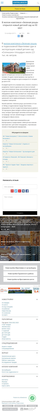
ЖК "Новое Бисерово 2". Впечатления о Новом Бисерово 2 (18, 137)
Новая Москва (6, 311)
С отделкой (5, 331)
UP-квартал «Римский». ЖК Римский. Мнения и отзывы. (18, 158)
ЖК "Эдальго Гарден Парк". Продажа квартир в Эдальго (18, 166)
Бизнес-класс (6, 329)
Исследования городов (9, 362)
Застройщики (6, 370)
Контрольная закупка (9, 358)
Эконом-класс (6, 326)
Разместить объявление (20, 397)
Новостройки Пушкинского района (20, 274)
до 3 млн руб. (6, 335)
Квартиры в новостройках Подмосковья (13, 403)
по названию (6, 313)
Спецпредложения (8, 348)
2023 (17, 322)
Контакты (5, 380)
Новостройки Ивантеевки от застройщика (20, 268)
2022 (13, 322)
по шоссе (5, 305)
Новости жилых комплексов (10, 15)
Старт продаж (6, 324)
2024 (10, 322)
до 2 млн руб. (6, 333)
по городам (5, 303)
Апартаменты (6, 339)
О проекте (5, 384)
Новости (22, 13)
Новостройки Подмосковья (10, 13)
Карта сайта (6, 386)
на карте (4, 315)
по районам (5, 309)
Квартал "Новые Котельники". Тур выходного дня (19, 151)
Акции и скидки (7, 346)
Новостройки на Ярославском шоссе (20, 279)
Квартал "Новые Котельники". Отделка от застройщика (16, 145)
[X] (22, 36)
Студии (4, 337)
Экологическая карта (8, 356)
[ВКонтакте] (19, 36)
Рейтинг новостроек (8, 360)
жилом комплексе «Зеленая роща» (20, 43)
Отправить (20, 213)
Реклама (4, 382)
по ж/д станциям (7, 307)
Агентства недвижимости (10, 372)
